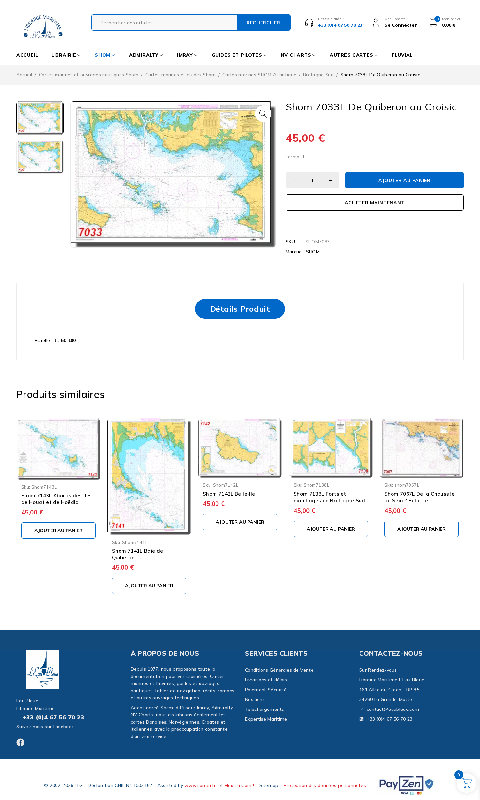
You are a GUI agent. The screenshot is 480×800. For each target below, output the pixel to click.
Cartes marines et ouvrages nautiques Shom (88, 75)
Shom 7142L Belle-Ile (229, 494)
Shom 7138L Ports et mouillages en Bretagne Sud (329, 497)
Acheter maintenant (375, 202)
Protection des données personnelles (325, 785)
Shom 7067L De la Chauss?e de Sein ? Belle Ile (419, 497)
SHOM (313, 251)
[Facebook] (20, 742)
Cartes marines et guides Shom (180, 75)
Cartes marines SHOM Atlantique (259, 75)
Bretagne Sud (318, 75)
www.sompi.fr (200, 785)
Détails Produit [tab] (240, 309)
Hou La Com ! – (242, 785)
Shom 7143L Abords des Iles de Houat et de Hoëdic (56, 498)
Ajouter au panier (404, 180)
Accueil (24, 75)
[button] (263, 114)
